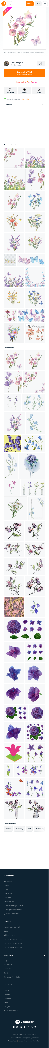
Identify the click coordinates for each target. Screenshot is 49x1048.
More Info (9, 104)
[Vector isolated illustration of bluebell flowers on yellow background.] (32, 614)
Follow (41, 65)
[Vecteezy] (3, 3)
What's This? (25, 99)
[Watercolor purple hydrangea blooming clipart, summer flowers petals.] (14, 953)
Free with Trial (24, 73)
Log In (38, 4)
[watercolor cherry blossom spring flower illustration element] (14, 481)
